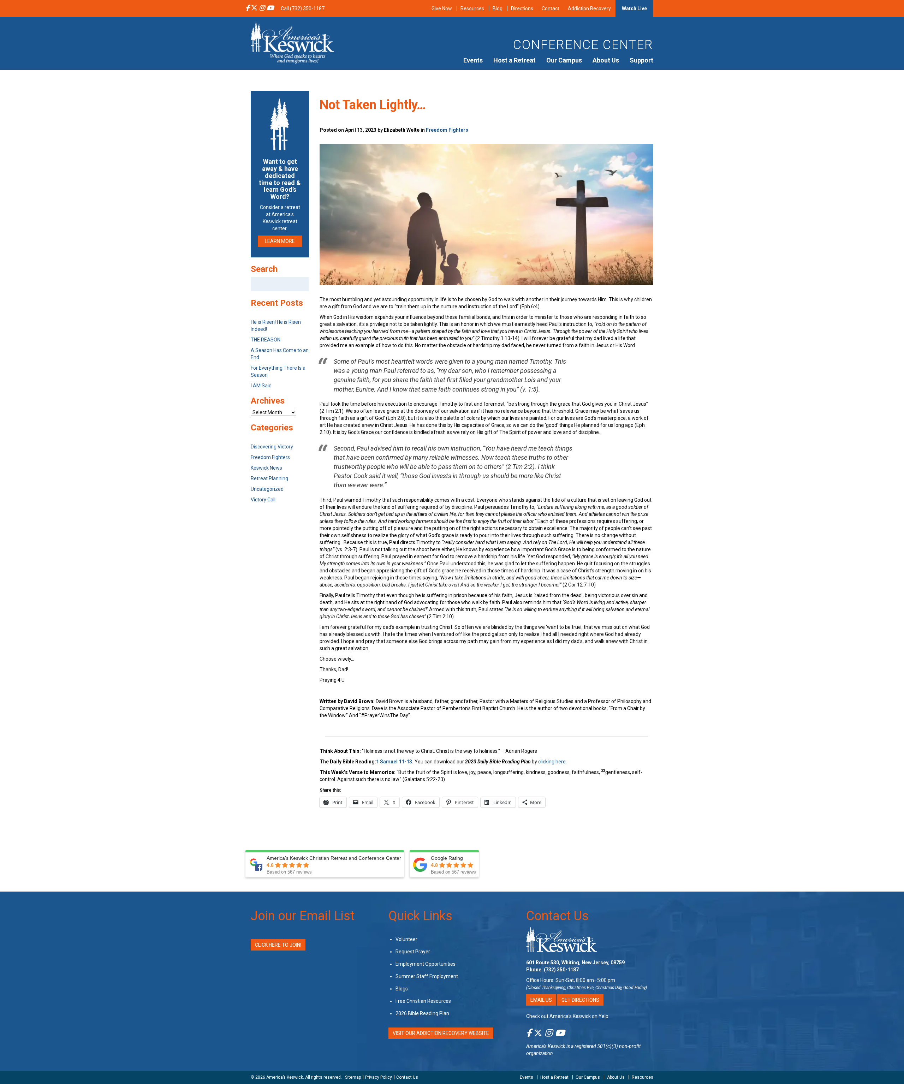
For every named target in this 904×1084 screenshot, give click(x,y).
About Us (606, 60)
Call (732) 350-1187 (303, 8)
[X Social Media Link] (254, 8)
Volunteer (406, 939)
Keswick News (266, 468)
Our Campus (564, 60)
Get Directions (580, 1000)
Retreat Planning (269, 478)
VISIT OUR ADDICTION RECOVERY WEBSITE (441, 1033)
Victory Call (263, 499)
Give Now (442, 8)
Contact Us (557, 916)
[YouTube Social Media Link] (270, 8)
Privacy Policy (378, 1077)
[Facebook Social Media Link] (247, 8)
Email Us (541, 1000)
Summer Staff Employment (427, 976)
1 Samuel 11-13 (394, 761)
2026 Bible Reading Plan (422, 1013)
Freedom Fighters (447, 130)
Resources (472, 8)
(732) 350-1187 (561, 969)
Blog (497, 8)
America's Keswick (545, 1046)
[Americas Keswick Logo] (292, 42)
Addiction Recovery (589, 8)
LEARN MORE (280, 241)
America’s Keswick (284, 1077)
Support (641, 60)
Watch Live (634, 8)
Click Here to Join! (278, 945)
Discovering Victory (272, 446)
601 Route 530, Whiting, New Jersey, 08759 (575, 962)
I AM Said (261, 385)
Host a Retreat (514, 60)
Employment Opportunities (426, 964)
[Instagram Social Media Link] (262, 8)
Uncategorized (267, 489)
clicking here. (553, 761)
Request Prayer (413, 951)
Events (473, 60)
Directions (522, 8)
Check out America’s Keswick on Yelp (567, 1016)
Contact (550, 8)
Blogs (402, 988)
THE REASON (265, 340)
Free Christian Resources (423, 1001)
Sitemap (353, 1077)
